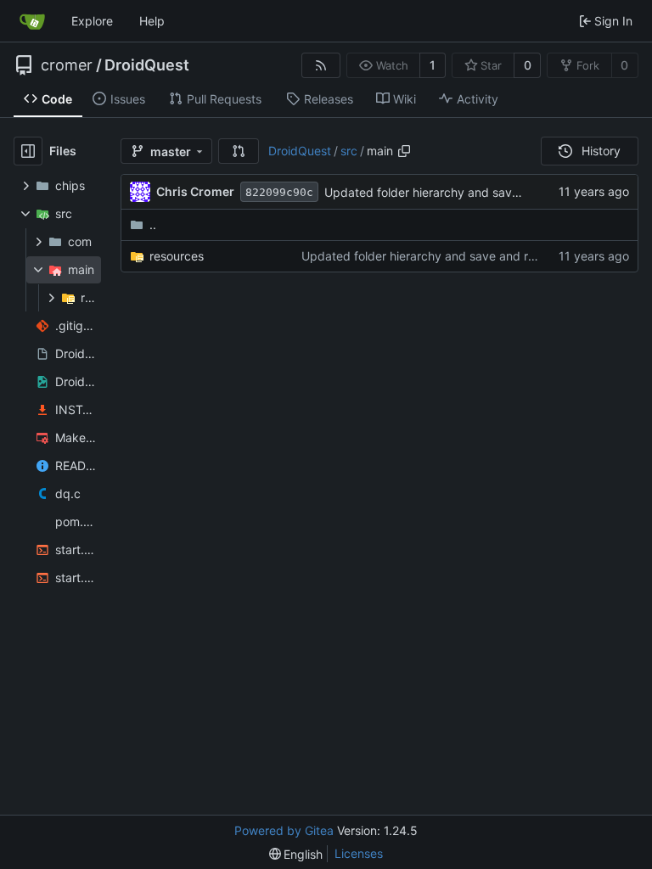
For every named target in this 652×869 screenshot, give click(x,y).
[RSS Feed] (320, 65)
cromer (67, 65)
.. (152, 224)
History (601, 150)
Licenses (358, 853)
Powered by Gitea (284, 830)
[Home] (32, 21)
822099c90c (279, 192)
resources (176, 256)
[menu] (296, 854)
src (348, 150)
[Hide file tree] (28, 151)
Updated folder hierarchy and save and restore (455, 192)
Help (152, 21)
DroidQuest (146, 65)
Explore (92, 21)
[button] (238, 151)
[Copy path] (404, 151)
